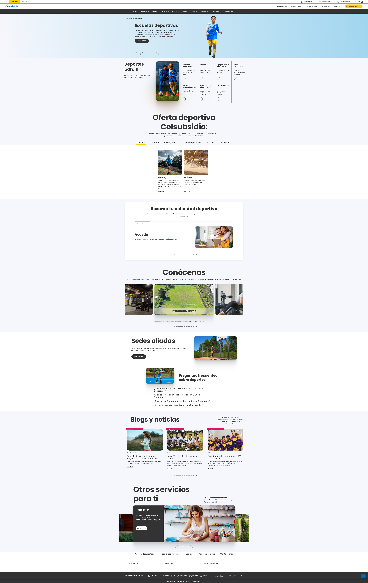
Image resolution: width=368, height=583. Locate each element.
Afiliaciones (326, 6)
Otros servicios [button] (229, 11)
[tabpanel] (184, 172)
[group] (184, 299)
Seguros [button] (174, 11)
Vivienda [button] (154, 11)
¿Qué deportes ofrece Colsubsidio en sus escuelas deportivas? (178, 389)
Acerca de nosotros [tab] (144, 554)
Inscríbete (157, 39)
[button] (136, 53)
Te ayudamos (282, 6)
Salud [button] (135, 11)
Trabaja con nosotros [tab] (170, 554)
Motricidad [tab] (225, 142)
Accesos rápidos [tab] (207, 554)
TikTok (205, 576)
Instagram (183, 576)
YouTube (154, 576)
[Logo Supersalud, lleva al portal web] (219, 576)
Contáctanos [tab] (226, 554)
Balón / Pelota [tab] (171, 142)
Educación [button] (216, 11)
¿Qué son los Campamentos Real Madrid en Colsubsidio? (182, 401)
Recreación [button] (205, 11)
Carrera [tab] (141, 142)
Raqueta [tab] (154, 142)
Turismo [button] (194, 11)
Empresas (25, 2)
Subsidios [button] (144, 11)
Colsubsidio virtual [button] (352, 6)
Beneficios (337, 6)
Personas (15, 2)
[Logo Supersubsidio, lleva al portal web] (235, 576)
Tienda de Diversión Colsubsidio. (162, 239)
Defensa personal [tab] (192, 142)
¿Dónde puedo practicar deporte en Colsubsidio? (178, 405)
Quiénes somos (132, 563)
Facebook (165, 576)
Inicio (126, 18)
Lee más (130, 467)
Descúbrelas (138, 356)
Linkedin (195, 576)
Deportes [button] (184, 11)
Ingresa (161, 191)
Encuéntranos (296, 6)
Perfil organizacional (211, 563)
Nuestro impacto (171, 563)
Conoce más (142, 39)
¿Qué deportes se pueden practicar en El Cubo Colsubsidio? (177, 395)
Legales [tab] (189, 554)
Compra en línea (311, 6)
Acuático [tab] (211, 142)
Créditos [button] (164, 11)
